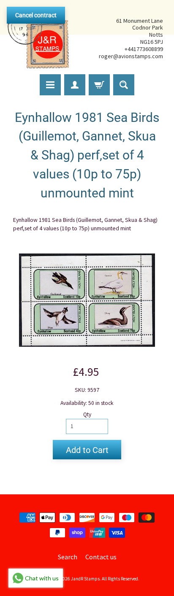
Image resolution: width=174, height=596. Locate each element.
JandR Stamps (85, 579)
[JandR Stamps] (38, 38)
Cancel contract (36, 15)
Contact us (101, 557)
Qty (87, 414)
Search (67, 557)
